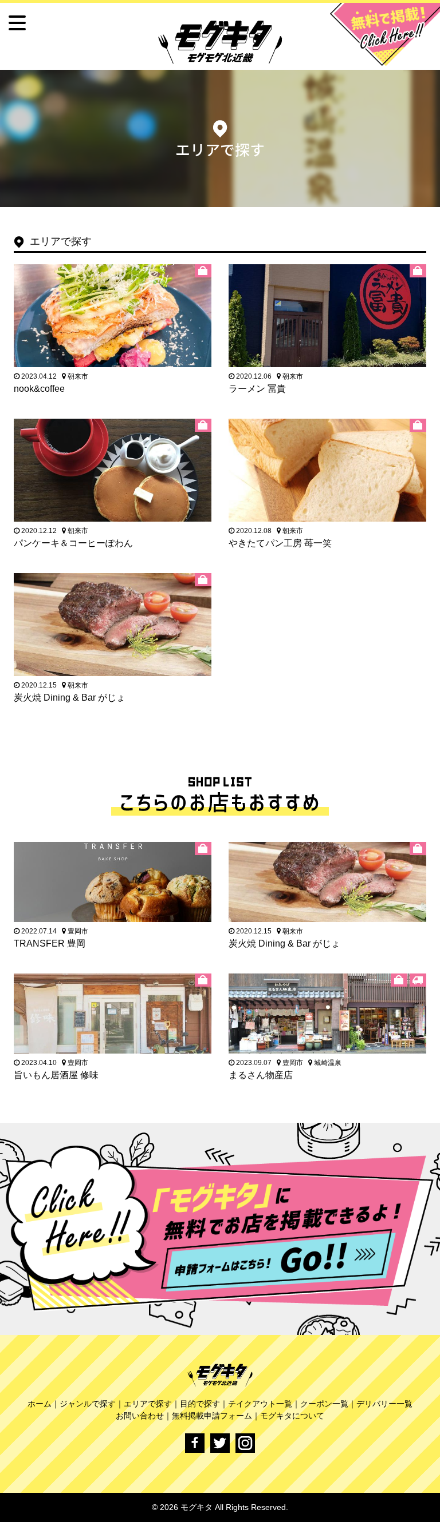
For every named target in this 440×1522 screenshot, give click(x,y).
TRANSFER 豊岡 (49, 943)
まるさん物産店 (261, 1075)
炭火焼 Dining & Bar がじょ (69, 697)
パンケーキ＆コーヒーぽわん (73, 543)
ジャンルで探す (88, 1403)
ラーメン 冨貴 (257, 389)
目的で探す (200, 1403)
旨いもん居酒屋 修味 (56, 1075)
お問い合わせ (140, 1415)
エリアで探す (148, 1403)
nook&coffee (39, 389)
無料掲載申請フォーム (212, 1415)
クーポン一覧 (324, 1403)
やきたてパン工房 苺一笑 (280, 543)
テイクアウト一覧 (260, 1403)
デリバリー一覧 (384, 1403)
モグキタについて (292, 1415)
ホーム (40, 1403)
